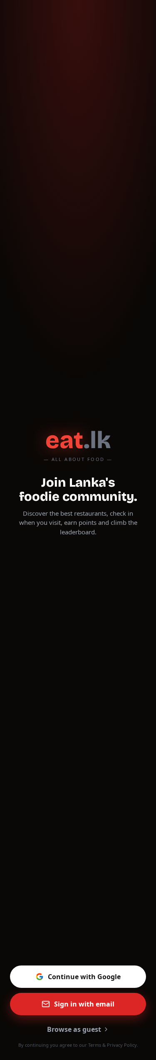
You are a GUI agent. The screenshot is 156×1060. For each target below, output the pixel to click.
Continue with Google (84, 976)
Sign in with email (84, 1004)
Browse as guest (74, 1029)
